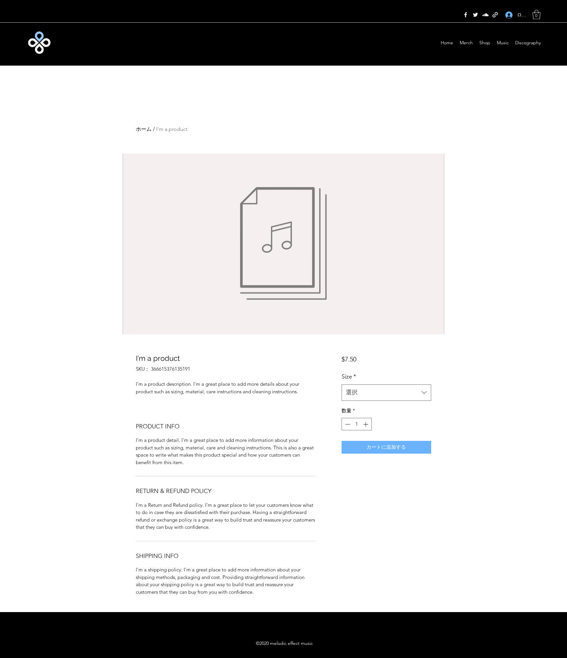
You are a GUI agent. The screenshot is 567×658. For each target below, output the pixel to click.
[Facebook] (465, 14)
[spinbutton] (356, 424)
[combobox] (386, 392)
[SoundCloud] (485, 14)
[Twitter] (475, 14)
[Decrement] (347, 424)
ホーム (144, 129)
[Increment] (366, 424)
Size (349, 376)
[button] (536, 14)
